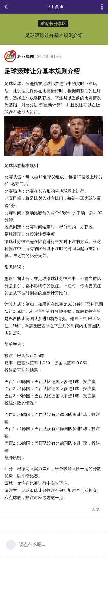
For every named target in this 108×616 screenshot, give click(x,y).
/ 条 (52, 7)
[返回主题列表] (6, 7)
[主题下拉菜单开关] (102, 7)
